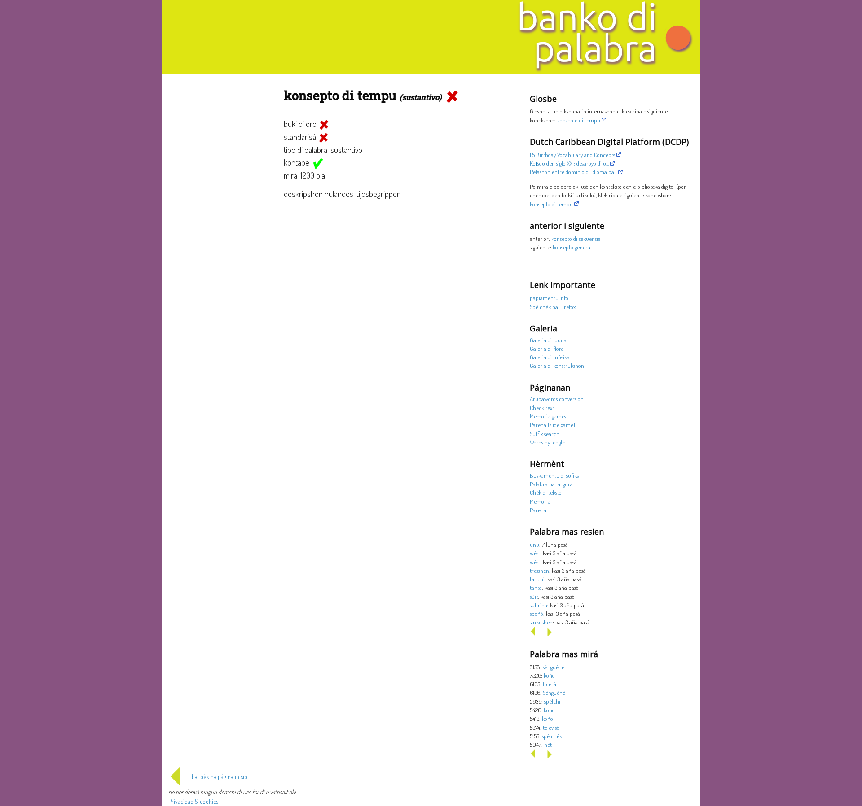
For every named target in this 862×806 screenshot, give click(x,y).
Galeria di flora (547, 348)
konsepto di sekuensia (576, 238)
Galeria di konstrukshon (557, 365)
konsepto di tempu (578, 120)
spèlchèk (552, 736)
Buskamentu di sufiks (554, 475)
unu (534, 544)
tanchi (537, 579)
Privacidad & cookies (193, 801)
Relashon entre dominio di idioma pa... (573, 171)
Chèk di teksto (546, 492)
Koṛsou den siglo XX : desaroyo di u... (569, 163)
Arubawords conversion (557, 398)
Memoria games (548, 416)
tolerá (549, 684)
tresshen (539, 570)
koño (549, 675)
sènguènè (553, 667)
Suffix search (544, 433)
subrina (538, 605)
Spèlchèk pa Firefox (553, 306)
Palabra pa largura (551, 484)
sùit (534, 596)
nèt (548, 744)
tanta (536, 587)
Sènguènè (554, 692)
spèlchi (552, 701)
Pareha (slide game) (552, 424)
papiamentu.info (549, 297)
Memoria (540, 501)
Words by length (548, 442)
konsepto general (572, 247)
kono (549, 710)
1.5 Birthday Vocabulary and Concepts (572, 154)
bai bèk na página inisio (219, 776)
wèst (535, 553)
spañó (536, 613)
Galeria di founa (548, 340)
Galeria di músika (550, 357)
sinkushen (541, 622)
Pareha (538, 510)
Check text (542, 407)
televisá (551, 727)
